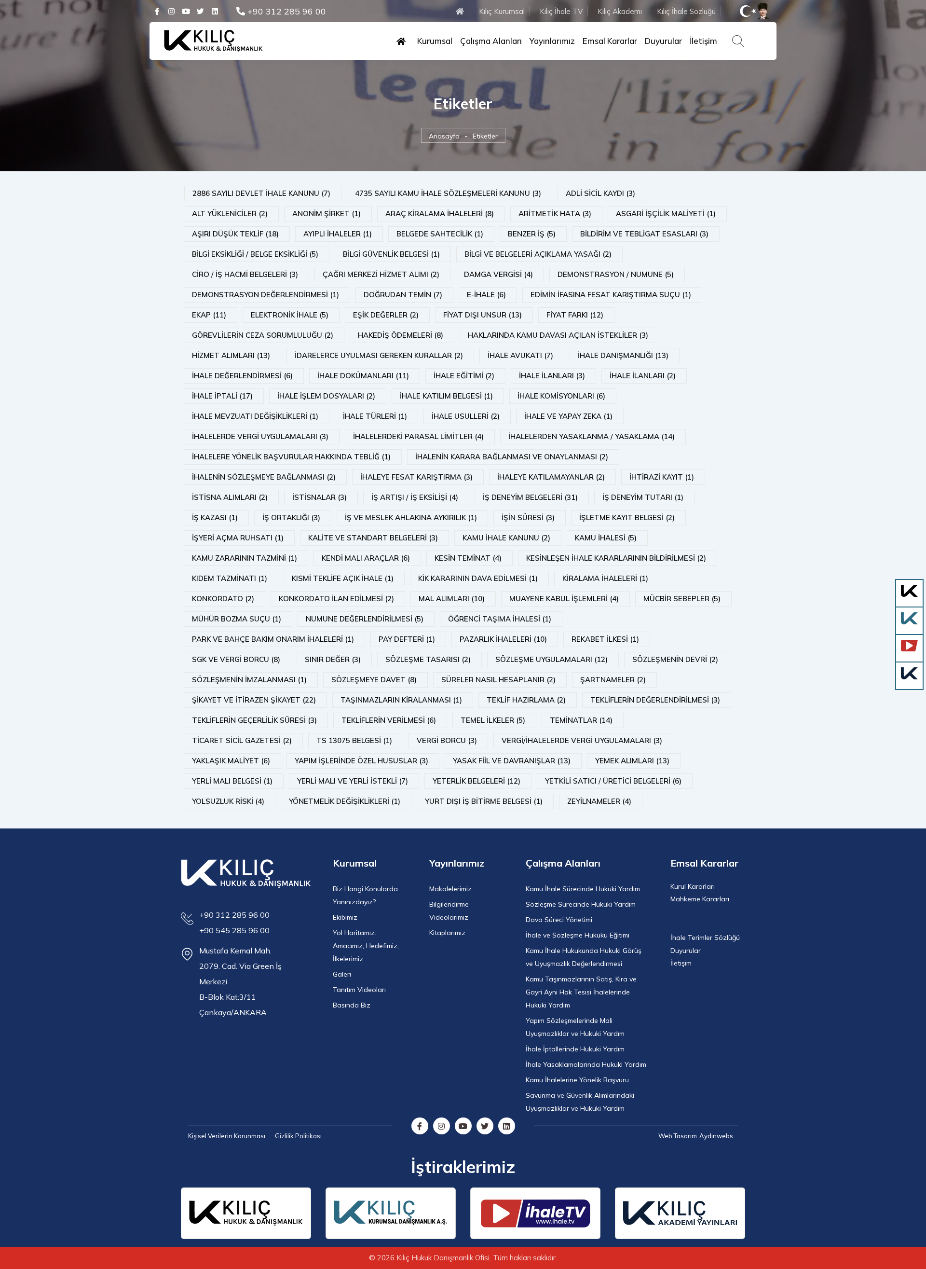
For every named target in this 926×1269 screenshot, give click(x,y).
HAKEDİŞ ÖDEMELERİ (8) (400, 335)
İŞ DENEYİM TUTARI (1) (642, 497)
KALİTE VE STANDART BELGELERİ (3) (373, 537)
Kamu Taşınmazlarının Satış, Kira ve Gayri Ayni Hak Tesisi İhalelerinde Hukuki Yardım (581, 992)
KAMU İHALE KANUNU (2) (506, 537)
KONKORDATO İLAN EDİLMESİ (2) (336, 598)
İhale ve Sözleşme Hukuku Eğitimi (577, 935)
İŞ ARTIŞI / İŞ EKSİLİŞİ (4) (414, 497)
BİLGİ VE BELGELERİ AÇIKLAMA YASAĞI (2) (538, 254)
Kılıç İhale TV (561, 11)
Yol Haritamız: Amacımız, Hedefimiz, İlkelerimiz (366, 945)
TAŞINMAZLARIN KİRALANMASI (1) (401, 699)
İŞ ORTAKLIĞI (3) (291, 517)
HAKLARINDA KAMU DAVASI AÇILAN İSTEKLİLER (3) (558, 335)
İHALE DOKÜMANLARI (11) (363, 375)
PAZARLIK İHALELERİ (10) (503, 639)
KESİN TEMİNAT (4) (468, 558)
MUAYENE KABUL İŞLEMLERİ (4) (564, 598)
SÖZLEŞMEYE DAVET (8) (374, 679)
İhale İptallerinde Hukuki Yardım (575, 1049)
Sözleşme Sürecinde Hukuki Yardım (581, 904)
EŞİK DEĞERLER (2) (386, 314)
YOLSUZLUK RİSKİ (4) (228, 801)
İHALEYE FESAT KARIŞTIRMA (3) (416, 477)
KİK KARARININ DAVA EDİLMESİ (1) (478, 578)
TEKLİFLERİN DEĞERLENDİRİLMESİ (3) (655, 699)
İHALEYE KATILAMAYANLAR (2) (551, 477)
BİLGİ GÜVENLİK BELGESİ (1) (391, 254)
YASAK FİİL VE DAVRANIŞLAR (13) (512, 760)
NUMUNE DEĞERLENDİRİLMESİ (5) (364, 618)
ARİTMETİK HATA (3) (554, 213)
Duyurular (663, 41)
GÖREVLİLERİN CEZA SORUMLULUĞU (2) (262, 335)
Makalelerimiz (450, 888)
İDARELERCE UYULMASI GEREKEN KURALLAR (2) (379, 355)
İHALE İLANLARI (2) (643, 375)
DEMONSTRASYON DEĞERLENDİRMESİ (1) (265, 294)
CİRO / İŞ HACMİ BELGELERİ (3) (245, 274)
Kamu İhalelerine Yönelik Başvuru (577, 1080)
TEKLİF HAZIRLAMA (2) (526, 699)
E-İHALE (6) (486, 294)
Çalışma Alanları (491, 41)
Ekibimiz (345, 917)
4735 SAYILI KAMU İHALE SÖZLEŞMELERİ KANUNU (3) (448, 193)
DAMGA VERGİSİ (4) (498, 274)
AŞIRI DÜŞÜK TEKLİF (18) (235, 233)
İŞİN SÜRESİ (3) (528, 517)
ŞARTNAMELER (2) (613, 679)
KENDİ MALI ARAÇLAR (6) (366, 558)
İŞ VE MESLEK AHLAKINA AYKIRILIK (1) (411, 517)
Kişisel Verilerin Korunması (226, 1136)
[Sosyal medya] (157, 11)
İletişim (703, 41)
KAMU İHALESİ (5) (606, 537)
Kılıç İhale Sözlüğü (686, 11)
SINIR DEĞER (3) (333, 659)
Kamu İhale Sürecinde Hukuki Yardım (583, 888)
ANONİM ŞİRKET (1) (326, 213)
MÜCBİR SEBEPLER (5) (682, 598)
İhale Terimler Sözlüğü (705, 937)
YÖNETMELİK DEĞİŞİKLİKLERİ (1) (344, 801)
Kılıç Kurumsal (502, 11)
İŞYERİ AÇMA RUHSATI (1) (238, 537)
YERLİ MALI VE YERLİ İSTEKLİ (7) (352, 781)
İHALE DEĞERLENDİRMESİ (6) (242, 375)
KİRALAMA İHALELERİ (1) (605, 578)
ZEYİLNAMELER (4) (599, 801)
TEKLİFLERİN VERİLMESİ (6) (388, 720)
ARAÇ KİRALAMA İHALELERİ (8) (439, 213)
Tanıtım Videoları (359, 989)
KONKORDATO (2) (223, 598)
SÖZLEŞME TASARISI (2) (428, 659)
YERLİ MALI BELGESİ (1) (232, 781)
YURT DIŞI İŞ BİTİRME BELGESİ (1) (484, 801)
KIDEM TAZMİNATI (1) (229, 578)
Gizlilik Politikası (298, 1136)
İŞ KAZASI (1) (215, 517)
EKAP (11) (209, 314)
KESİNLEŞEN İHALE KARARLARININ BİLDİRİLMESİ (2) (616, 558)
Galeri (342, 974)
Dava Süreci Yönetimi (559, 919)
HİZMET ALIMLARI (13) (231, 355)
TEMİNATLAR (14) (581, 720)
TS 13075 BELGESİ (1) (354, 740)
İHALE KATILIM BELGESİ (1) (446, 395)
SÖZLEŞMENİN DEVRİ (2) (675, 659)
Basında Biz (351, 1005)
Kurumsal (434, 41)
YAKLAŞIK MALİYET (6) (231, 760)
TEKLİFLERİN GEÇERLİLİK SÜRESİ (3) (254, 720)
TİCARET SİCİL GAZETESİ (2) (242, 740)
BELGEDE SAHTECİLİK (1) (439, 233)
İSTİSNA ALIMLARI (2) (230, 497)
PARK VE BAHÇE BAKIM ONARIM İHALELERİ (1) (273, 639)
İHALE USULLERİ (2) (466, 416)
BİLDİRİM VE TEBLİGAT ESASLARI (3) (644, 233)
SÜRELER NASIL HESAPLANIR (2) (498, 679)
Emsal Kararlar (610, 41)
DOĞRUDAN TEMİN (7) (403, 294)
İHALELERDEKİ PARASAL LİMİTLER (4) (418, 436)
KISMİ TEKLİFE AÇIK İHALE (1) (343, 578)
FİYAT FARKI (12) (574, 314)
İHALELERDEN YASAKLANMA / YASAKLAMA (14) (591, 436)
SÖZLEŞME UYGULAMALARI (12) (551, 659)
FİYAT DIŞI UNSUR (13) (482, 314)
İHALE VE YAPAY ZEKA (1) (568, 416)
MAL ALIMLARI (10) (452, 598)
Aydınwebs (716, 1136)
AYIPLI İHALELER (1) (337, 233)
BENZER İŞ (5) (532, 233)
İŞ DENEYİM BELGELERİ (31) (530, 497)
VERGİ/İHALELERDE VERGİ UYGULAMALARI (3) (582, 740)
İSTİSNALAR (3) (319, 497)
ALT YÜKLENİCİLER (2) (230, 213)
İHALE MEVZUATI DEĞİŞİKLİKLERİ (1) (255, 416)
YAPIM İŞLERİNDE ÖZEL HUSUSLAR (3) (361, 760)
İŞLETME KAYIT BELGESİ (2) (627, 517)
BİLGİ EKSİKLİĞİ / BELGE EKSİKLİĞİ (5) (255, 254)
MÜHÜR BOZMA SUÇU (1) (236, 618)
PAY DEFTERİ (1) (407, 639)
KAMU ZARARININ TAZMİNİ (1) (244, 558)
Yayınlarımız (552, 41)
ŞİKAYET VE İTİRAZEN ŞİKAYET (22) (254, 699)
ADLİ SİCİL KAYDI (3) (600, 193)
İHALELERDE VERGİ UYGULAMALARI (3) (260, 436)
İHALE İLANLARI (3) (552, 375)
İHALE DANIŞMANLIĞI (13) (623, 355)
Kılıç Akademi (620, 11)
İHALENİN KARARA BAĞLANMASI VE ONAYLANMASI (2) (511, 456)
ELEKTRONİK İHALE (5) (289, 314)
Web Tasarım (677, 1136)
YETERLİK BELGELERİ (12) (476, 781)
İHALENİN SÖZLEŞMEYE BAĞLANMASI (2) (264, 477)
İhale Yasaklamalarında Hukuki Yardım (586, 1064)
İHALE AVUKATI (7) (520, 355)
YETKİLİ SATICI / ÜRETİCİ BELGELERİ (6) (613, 781)
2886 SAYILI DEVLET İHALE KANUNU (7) (261, 193)
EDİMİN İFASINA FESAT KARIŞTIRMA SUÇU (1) (611, 294)
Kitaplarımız (447, 932)
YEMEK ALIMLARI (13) (632, 760)
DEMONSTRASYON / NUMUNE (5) (616, 274)
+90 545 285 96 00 (234, 930)
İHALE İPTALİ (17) (222, 395)
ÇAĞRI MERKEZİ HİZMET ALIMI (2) (381, 274)
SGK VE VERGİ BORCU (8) (236, 659)
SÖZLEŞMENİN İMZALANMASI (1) (249, 679)
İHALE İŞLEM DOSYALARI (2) (326, 395)
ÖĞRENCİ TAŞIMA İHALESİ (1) (499, 618)
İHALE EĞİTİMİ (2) (464, 375)
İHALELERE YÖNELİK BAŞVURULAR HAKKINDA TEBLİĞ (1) (291, 456)
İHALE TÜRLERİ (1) (375, 416)
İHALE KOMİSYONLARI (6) (561, 395)
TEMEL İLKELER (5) (493, 720)
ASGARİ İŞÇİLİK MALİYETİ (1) (666, 213)
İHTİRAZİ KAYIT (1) (661, 477)
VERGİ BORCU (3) (447, 740)
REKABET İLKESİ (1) (605, 639)
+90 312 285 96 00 (285, 11)
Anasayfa (444, 136)
